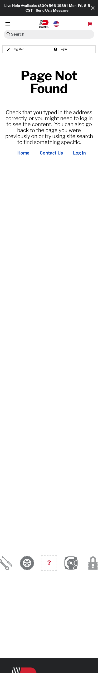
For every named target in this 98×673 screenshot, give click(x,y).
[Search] (8, 34)
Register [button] (18, 49)
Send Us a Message (52, 10)
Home (23, 153)
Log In (79, 153)
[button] (49, 24)
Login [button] (63, 49)
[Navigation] (7, 24)
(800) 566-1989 (52, 6)
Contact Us (51, 153)
